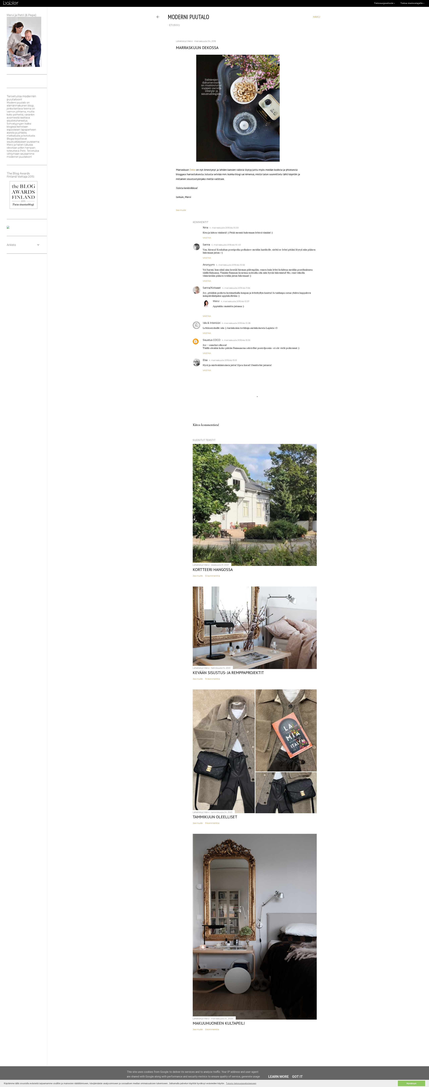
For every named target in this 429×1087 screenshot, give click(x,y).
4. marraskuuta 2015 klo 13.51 (223, 360)
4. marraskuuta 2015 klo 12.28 (236, 323)
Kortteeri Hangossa (213, 569)
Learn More (278, 1077)
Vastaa (207, 237)
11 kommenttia (212, 823)
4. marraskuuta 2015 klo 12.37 (235, 301)
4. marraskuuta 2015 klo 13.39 (236, 340)
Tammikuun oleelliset (215, 816)
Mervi (216, 301)
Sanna (206, 244)
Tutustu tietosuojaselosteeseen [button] (241, 1083)
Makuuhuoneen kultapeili (219, 1023)
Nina (205, 227)
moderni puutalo (188, 17)
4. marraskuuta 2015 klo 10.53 (230, 265)
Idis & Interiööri (211, 322)
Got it (297, 1077)
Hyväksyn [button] (411, 1083)
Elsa (205, 360)
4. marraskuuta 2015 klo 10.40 (226, 244)
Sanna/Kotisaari (212, 287)
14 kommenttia (212, 679)
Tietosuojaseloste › (384, 3)
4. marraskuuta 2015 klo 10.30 (224, 227)
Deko (193, 169)
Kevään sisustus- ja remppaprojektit (228, 672)
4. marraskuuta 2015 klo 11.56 (236, 288)
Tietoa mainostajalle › (412, 3)
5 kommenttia (212, 1029)
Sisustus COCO (211, 340)
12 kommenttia (212, 575)
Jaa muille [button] (181, 210)
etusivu (174, 25)
